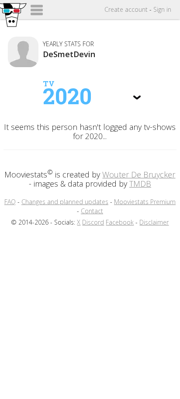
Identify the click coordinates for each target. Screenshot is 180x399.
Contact (92, 211)
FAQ (10, 202)
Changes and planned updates (64, 202)
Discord (93, 222)
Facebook (120, 222)
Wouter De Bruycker (138, 174)
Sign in (162, 9)
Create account (126, 9)
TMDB (140, 183)
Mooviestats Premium (145, 202)
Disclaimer (154, 222)
